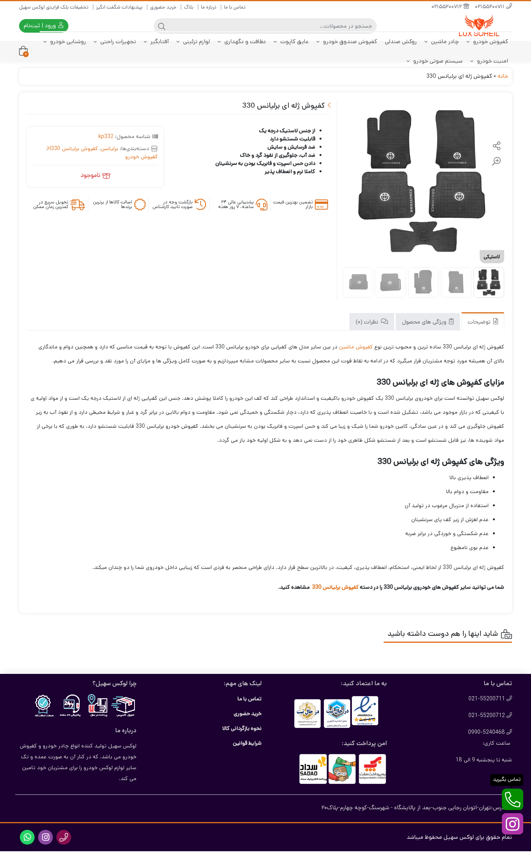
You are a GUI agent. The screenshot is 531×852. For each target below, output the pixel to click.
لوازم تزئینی (196, 41)
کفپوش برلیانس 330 (335, 587)
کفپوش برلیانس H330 (72, 148)
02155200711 (490, 7)
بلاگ (189, 7)
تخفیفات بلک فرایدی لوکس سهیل (54, 7)
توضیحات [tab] (480, 322)
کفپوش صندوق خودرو (349, 41)
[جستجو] (161, 26)
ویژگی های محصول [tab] (425, 322)
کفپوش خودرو (490, 41)
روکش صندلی (401, 41)
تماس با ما (235, 7)
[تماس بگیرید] (512, 799)
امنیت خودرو (491, 61)
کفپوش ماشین (356, 347)
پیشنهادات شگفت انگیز (119, 7)
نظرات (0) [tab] (368, 322)
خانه (503, 76)
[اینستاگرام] (512, 824)
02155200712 (447, 7)
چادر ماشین (444, 41)
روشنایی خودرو (67, 41)
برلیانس (109, 148)
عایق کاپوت (294, 41)
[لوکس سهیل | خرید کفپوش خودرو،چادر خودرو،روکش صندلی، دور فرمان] (481, 26)
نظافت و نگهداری (244, 41)
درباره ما (209, 7)
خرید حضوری (163, 7)
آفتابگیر (159, 41)
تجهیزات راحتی (117, 41)
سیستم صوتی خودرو (437, 61)
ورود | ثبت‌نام (41, 25)
